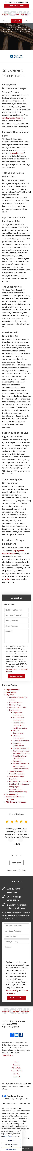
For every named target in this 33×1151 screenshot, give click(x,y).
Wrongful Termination (17, 707)
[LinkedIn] (16, 1035)
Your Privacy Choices (15, 1096)
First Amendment (16, 789)
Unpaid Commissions (17, 774)
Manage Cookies (22, 1099)
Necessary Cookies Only (11, 1145)
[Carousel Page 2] (16, 855)
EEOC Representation (21, 748)
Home (5, 21)
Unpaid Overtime (15, 702)
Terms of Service (16, 1071)
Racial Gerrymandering (18, 792)
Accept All (11, 1140)
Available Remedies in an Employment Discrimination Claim (21, 766)
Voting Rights (14, 787)
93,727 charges (16, 153)
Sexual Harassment (16, 771)
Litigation (10, 695)
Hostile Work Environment (19, 784)
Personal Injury (12, 794)
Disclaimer (16, 1065)
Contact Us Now (16, 676)
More (27, 21)
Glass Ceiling (17, 761)
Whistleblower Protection (16, 802)
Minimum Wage (15, 705)
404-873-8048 (13, 1027)
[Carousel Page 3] (21, 855)
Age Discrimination (20, 728)
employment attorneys (12, 118)
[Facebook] (12, 1035)
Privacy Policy (11, 669)
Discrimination (14, 710)
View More (16, 862)
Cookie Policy (9, 1099)
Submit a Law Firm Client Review (16, 870)
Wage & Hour (11, 692)
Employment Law (12, 690)
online (8, 579)
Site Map (17, 1074)
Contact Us (16, 21)
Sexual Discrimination (21, 741)
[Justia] (21, 1035)
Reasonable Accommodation (20, 781)
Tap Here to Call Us (16, 6)
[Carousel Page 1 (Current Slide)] (12, 855)
